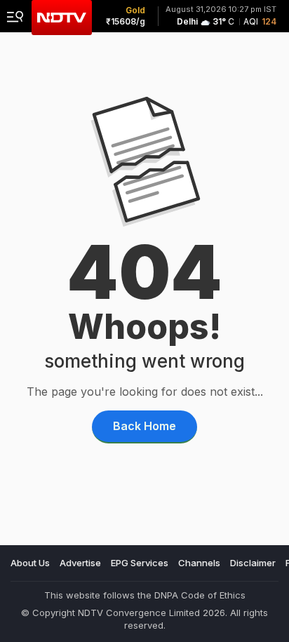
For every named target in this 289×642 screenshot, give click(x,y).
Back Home (144, 426)
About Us (30, 562)
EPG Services (139, 562)
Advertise (80, 562)
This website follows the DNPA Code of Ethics (145, 595)
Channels (199, 562)
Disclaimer (253, 562)
